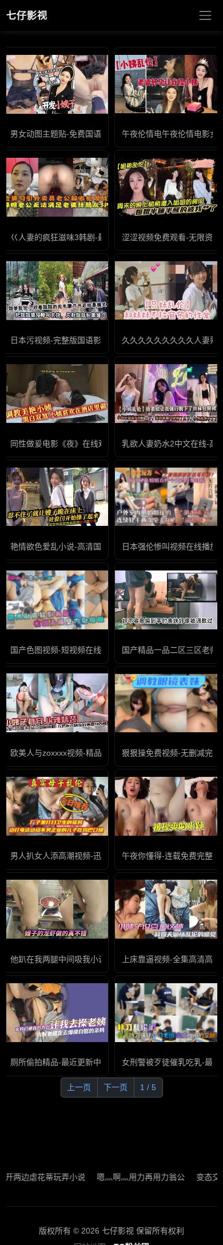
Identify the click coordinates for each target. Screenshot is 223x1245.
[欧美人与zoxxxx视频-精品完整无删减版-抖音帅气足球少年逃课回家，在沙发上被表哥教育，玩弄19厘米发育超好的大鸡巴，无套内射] (55, 702)
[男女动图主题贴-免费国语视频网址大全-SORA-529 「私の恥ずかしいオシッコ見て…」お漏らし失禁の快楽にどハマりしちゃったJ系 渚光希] (55, 84)
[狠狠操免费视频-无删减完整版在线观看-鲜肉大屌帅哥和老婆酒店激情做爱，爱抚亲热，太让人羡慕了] (167, 703)
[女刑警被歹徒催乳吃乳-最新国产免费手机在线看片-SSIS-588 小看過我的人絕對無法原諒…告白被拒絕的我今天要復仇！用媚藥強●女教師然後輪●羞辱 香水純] (167, 1012)
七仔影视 (26, 15)
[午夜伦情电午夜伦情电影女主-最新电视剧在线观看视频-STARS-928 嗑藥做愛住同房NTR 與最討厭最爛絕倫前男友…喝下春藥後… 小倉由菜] (167, 84)
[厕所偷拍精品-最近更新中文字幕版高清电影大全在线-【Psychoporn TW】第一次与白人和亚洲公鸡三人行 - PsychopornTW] (55, 1012)
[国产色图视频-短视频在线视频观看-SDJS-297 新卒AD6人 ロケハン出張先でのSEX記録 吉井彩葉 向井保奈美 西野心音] (55, 599)
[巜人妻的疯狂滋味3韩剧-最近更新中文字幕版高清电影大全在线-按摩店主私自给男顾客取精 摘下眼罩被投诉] (55, 187)
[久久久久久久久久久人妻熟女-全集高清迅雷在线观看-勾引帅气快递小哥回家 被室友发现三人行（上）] (167, 290)
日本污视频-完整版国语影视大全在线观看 (83, 340)
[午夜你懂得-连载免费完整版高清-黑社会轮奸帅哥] (167, 806)
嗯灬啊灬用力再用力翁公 (128, 1177)
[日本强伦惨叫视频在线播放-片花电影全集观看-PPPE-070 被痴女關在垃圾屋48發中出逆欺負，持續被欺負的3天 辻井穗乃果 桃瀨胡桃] (167, 497)
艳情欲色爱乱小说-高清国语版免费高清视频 (87, 546)
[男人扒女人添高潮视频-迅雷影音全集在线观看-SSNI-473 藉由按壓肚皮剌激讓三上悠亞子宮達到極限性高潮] (55, 806)
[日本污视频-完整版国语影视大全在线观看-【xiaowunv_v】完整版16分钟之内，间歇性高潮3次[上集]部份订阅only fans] (55, 290)
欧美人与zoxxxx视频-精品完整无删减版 (80, 752)
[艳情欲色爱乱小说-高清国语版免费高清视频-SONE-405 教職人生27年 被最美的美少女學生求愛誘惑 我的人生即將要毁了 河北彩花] (55, 497)
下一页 (115, 1087)
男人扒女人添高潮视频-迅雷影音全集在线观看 (91, 855)
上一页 (79, 1087)
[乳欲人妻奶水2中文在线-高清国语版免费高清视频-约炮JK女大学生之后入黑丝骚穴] (167, 393)
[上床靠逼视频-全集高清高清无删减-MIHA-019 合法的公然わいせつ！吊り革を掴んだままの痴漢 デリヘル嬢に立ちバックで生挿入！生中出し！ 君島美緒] (167, 909)
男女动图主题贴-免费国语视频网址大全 (79, 133)
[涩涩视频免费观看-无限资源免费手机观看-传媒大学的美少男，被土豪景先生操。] (167, 187)
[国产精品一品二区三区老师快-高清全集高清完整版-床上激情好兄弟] (167, 599)
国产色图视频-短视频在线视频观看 (71, 650)
